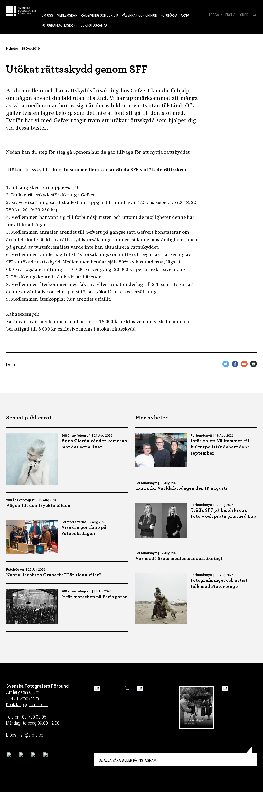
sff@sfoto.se (31, 735)
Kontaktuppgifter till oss (27, 704)
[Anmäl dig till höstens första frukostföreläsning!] (96, 688)
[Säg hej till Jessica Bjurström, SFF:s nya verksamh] (225, 688)
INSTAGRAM (127, 760)
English (231, 15)
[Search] (253, 15)
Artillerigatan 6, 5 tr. (23, 692)
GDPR (244, 15)
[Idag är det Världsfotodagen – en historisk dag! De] (197, 708)
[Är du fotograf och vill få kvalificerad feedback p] (139, 688)
